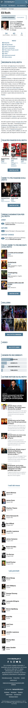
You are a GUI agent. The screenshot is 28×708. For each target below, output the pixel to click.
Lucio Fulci (9, 87)
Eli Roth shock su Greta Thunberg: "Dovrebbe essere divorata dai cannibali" (17, 407)
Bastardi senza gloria (15, 129)
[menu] (2, 2)
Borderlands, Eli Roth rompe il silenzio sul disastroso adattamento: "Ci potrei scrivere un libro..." (17, 452)
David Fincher (11, 562)
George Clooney (11, 593)
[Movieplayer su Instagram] (14, 662)
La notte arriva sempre (15, 253)
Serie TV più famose (9, 46)
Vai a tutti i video (14, 347)
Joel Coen (9, 624)
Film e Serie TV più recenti (11, 50)
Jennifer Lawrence (12, 531)
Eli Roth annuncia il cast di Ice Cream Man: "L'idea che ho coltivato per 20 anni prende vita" (13, 397)
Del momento (21, 5)
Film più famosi (8, 44)
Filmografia (20, 17)
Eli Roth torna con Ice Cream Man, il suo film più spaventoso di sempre (17, 422)
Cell (16, 127)
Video (5, 53)
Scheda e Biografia (8, 17)
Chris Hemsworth (12, 516)
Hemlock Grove (5, 198)
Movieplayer (4, 8)
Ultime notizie (8, 57)
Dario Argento (16, 87)
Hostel (6, 75)
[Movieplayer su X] (11, 662)
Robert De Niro (11, 547)
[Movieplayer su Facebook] (8, 662)
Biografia (6, 42)
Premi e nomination (9, 48)
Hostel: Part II (20, 121)
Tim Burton (10, 554)
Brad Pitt (9, 617)
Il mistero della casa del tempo (16, 283)
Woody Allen (10, 640)
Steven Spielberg (12, 609)
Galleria (6, 51)
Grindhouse (4, 125)
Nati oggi (4, 5)
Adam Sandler (11, 647)
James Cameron (11, 539)
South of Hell (14, 198)
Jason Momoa (11, 493)
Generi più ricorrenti (9, 55)
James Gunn (10, 500)
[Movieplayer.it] (9, 2)
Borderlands (12, 262)
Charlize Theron (11, 508)
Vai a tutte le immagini (14, 334)
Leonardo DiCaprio (12, 601)
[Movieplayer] (14, 658)
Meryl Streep (10, 578)
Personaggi (11, 8)
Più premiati (11, 5)
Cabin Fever (13, 66)
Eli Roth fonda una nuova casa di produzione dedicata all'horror (17, 436)
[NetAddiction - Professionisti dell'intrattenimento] (17, 689)
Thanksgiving (12, 273)
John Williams (11, 586)
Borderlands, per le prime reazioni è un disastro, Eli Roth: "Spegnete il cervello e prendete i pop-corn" (17, 468)
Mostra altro (14, 170)
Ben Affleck (10, 523)
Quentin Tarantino (13, 125)
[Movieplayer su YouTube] (17, 662)
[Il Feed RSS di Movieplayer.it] (20, 662)
